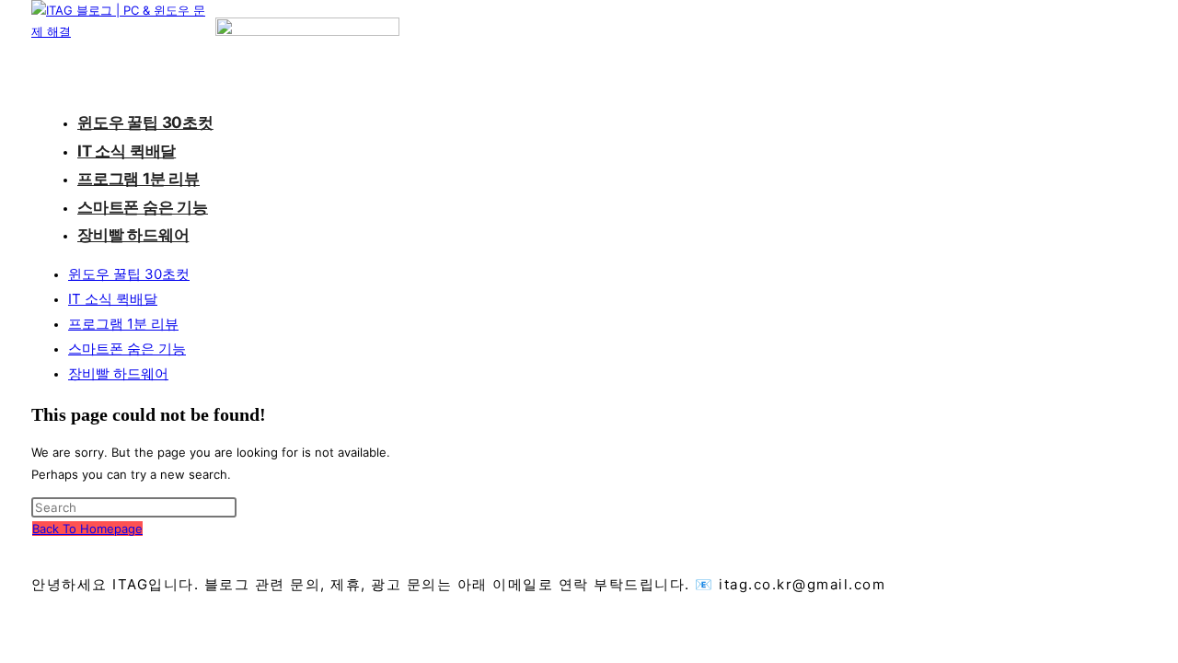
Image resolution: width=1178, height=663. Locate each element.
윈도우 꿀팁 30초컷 (129, 274)
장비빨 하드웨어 (118, 373)
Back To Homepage (87, 528)
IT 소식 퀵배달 (112, 299)
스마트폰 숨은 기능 (127, 348)
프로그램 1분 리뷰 (123, 323)
